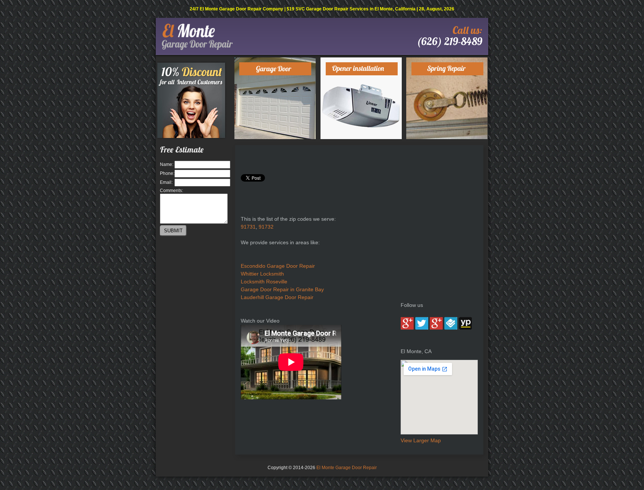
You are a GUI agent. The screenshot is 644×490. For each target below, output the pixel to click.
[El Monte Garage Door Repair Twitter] (421, 328)
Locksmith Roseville (264, 282)
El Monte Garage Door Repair (346, 467)
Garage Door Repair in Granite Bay (282, 289)
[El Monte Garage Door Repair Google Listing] (407, 328)
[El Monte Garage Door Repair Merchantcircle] (450, 328)
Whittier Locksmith (262, 274)
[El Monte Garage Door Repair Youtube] (436, 328)
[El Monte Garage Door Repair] (197, 48)
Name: (166, 164)
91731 (248, 227)
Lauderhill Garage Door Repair (277, 297)
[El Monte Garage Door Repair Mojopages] (465, 328)
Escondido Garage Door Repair (278, 266)
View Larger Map (421, 440)
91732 (266, 227)
